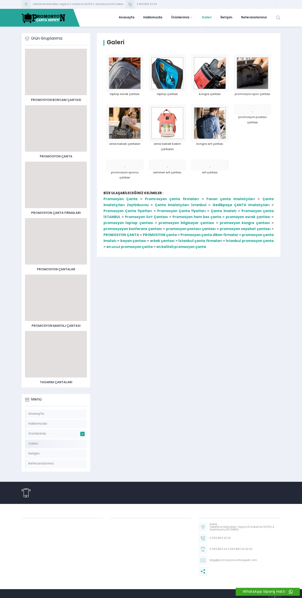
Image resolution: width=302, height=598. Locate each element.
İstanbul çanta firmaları (200, 241)
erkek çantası (162, 241)
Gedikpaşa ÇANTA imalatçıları (241, 205)
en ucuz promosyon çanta (129, 247)
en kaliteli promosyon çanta (181, 247)
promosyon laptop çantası (128, 223)
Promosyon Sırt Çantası (146, 217)
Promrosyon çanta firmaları (172, 199)
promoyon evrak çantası (248, 217)
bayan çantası (133, 241)
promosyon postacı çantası (191, 229)
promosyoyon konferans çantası (132, 229)
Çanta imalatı (223, 211)
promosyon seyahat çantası (245, 229)
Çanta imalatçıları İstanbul (180, 205)
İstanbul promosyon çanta (250, 241)
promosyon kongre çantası (245, 223)
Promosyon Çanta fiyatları (127, 211)
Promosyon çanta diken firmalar (209, 235)
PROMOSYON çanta (160, 235)
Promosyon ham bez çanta (196, 217)
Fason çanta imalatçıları (230, 199)
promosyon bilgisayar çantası (186, 223)
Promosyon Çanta (120, 199)
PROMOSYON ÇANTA (121, 235)
